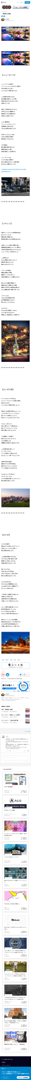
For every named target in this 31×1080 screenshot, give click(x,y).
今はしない (5, 1077)
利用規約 (3, 1062)
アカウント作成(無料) (23, 1077)
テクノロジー (4, 11)
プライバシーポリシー (6, 1065)
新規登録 (27, 2)
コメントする (25, 761)
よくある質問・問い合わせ (7, 1059)
